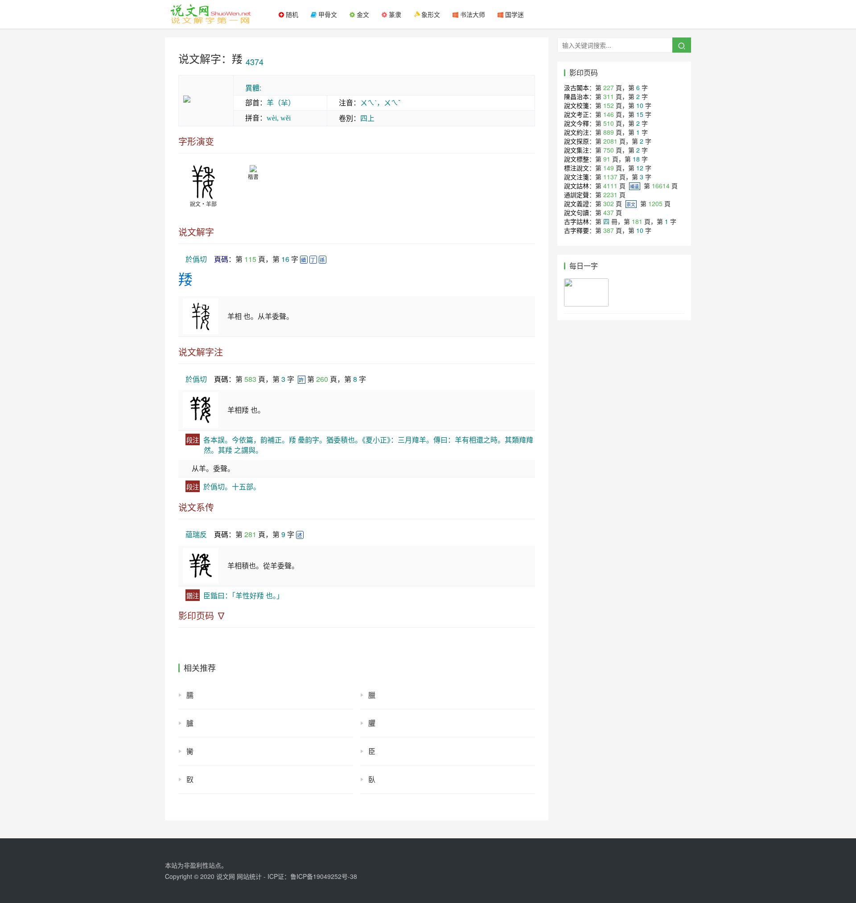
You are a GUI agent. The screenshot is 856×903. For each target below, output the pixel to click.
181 (637, 221)
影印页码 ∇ (202, 615)
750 (608, 149)
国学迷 (513, 14)
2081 (610, 141)
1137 (610, 176)
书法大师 (471, 14)
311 (608, 96)
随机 (291, 14)
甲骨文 (327, 14)
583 (250, 379)
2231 (610, 194)
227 (608, 87)
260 (322, 379)
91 (606, 158)
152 (608, 105)
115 (250, 259)
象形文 (430, 14)
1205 (655, 203)
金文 (362, 14)
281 (250, 534)
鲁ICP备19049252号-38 (323, 876)
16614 (661, 185)
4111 (610, 185)
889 (608, 132)
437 (608, 212)
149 (608, 167)
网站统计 (249, 876)
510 (608, 123)
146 (608, 114)
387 (608, 230)
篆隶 (394, 14)
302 (608, 203)
